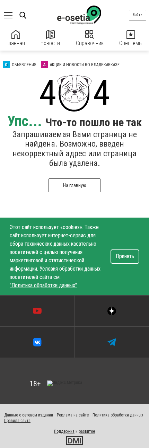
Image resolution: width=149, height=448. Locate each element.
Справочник (90, 43)
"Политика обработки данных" (43, 285)
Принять (125, 256)
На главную (74, 185)
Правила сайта (17, 420)
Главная (16, 43)
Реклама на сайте (73, 415)
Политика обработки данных (118, 415)
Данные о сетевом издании (28, 415)
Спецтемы (130, 43)
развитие (87, 431)
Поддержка (64, 431)
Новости (50, 43)
